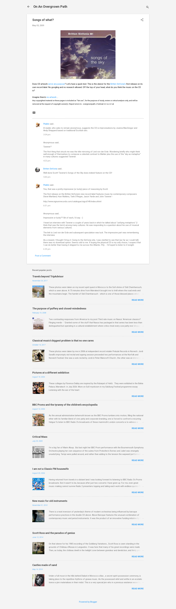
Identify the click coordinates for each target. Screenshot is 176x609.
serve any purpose (56, 84)
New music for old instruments (49, 500)
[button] (142, 20)
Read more (138, 300)
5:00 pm (46, 177)
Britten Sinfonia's (118, 84)
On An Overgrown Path (50, 7)
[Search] (147, 7)
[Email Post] (34, 113)
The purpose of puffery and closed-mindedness (59, 308)
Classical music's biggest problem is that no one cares (63, 340)
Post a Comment (43, 255)
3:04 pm (46, 134)
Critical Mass (39, 436)
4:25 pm (46, 161)
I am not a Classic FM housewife (50, 468)
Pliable (46, 124)
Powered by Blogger (88, 602)
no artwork (51, 97)
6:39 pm (46, 249)
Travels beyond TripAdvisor (48, 276)
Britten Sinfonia (50, 168)
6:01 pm (46, 205)
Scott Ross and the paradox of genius (53, 533)
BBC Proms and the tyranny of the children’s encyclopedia (64, 404)
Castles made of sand (44, 565)
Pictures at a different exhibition (50, 372)
